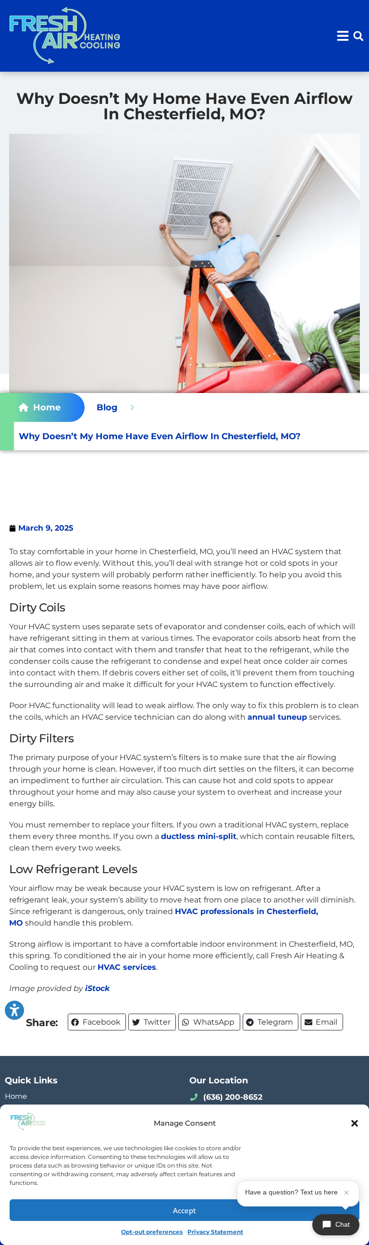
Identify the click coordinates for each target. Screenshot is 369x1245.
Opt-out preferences (152, 1231)
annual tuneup (277, 717)
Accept (184, 1210)
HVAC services (127, 967)
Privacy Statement (215, 1231)
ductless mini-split (198, 836)
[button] (354, 1123)
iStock (97, 988)
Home (16, 1096)
